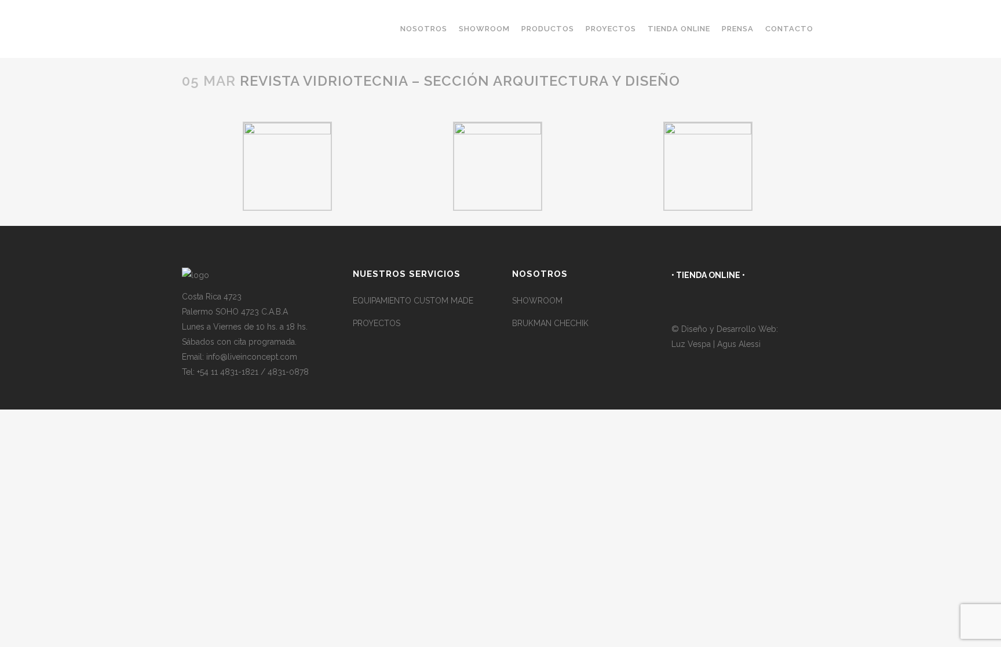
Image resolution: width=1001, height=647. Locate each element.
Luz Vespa (692, 344)
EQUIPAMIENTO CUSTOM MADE (413, 300)
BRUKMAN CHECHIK (550, 323)
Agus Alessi (739, 344)
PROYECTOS (376, 323)
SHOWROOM (537, 300)
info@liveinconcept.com (251, 356)
